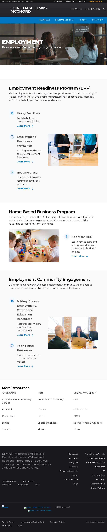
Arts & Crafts (9, 393)
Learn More (24, 126)
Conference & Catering (50, 399)
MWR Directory (9, 481)
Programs (73, 462)
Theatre (6, 429)
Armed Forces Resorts (95, 454)
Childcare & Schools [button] (64, 20)
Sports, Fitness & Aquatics (87, 423)
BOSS (76, 416)
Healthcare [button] (44, 20)
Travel (76, 429)
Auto (40, 393)
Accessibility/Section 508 (32, 522)
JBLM (37, 485)
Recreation (8, 416)
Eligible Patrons (98, 488)
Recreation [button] (92, 9)
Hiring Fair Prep (28, 113)
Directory (82, 1)
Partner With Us (98, 484)
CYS (75, 399)
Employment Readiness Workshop (26, 141)
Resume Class (27, 172)
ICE (103, 471)
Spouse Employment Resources (95, 464)
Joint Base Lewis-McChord (29, 9)
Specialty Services (47, 423)
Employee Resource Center (69, 473)
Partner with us (95, 1)
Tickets (42, 429)
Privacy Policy (8, 522)
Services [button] (76, 9)
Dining (5, 423)
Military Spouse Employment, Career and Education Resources (28, 310)
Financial (7, 409)
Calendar (70, 1)
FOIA (20, 525)
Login (75, 484)
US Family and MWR (96, 458)
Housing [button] (83, 20)
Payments (73, 458)
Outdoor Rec (80, 409)
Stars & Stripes (98, 475)
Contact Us (73, 454)
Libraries (42, 409)
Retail (41, 416)
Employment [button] (97, 20)
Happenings (58, 1)
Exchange (100, 479)
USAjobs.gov (22, 485)
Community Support (85, 393)
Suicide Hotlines (71, 479)
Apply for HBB (81, 237)
